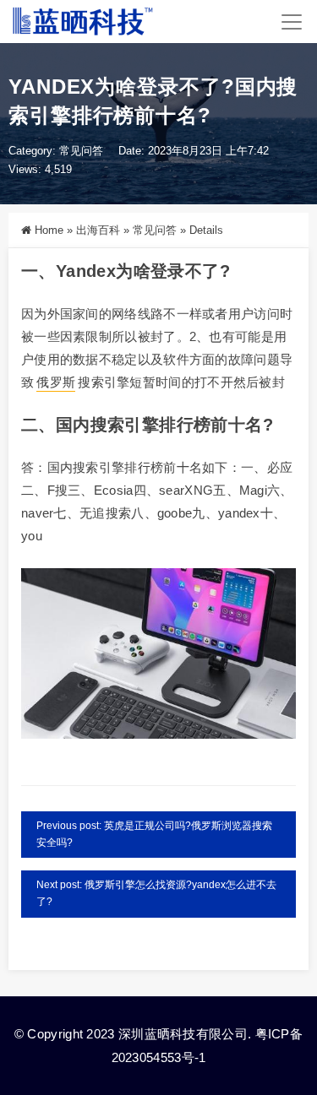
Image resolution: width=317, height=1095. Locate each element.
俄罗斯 (55, 382)
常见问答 (81, 150)
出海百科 (98, 230)
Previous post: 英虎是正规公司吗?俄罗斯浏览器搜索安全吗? (154, 834)
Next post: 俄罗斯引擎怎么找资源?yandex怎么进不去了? (156, 893)
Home (49, 230)
